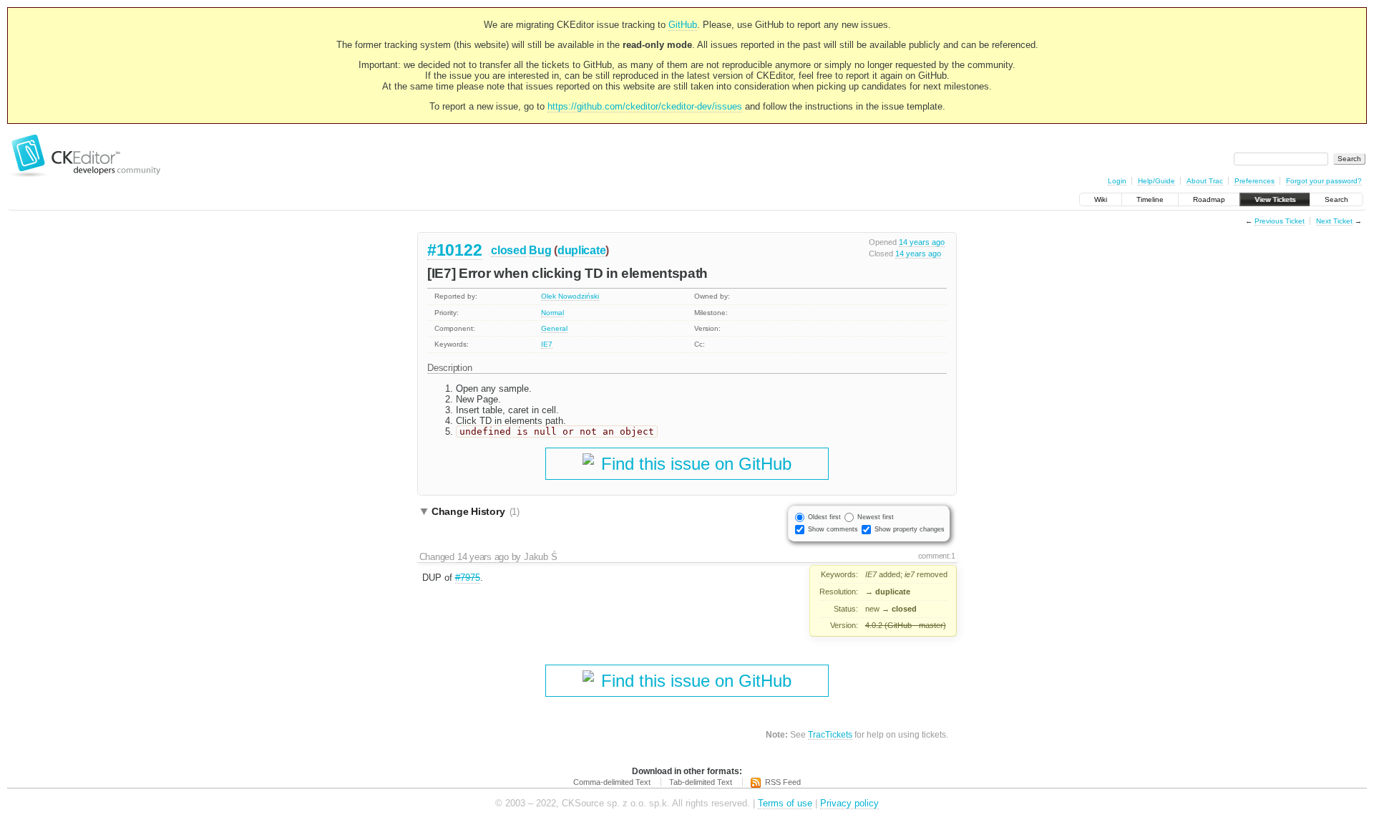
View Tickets (1274, 199)
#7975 (467, 577)
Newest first (875, 517)
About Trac (1205, 181)
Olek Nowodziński (570, 296)
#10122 (454, 250)
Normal (552, 313)
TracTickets (830, 734)
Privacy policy (849, 803)
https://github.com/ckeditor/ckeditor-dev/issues (644, 106)
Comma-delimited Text (612, 782)
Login (1117, 181)
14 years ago (922, 242)
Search (1336, 199)
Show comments (833, 529)
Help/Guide (1156, 181)
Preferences (1254, 181)
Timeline (1150, 199)
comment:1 (936, 555)
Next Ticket (1334, 221)
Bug (540, 250)
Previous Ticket (1279, 221)
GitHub (682, 24)
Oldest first (824, 517)
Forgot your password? (1324, 181)
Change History (476, 511)
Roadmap (1209, 199)
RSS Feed (783, 782)
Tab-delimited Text (700, 782)
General (554, 328)
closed (508, 250)
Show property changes (909, 529)
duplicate (581, 250)
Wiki (1100, 199)
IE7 (546, 344)
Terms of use (785, 803)
